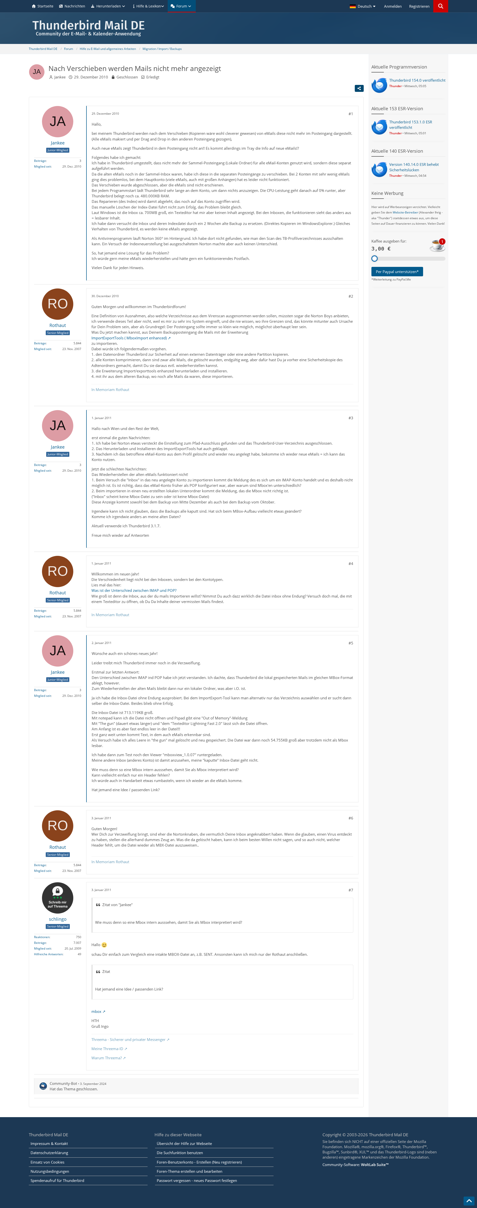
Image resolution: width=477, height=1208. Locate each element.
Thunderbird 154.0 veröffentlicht (417, 80)
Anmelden (393, 6)
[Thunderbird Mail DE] (238, 28)
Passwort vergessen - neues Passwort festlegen (197, 1180)
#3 (351, 417)
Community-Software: (355, 1164)
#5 (351, 642)
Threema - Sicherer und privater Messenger (128, 1039)
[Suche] (440, 6)
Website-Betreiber (405, 212)
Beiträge (40, 161)
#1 (351, 113)
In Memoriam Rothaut (110, 389)
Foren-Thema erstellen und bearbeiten (189, 1171)
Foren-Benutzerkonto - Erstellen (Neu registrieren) (199, 1162)
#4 (351, 563)
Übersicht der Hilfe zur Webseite (184, 1143)
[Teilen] (359, 88)
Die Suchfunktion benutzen (180, 1152)
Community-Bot (63, 1083)
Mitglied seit (42, 166)
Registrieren (419, 6)
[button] (363, 6)
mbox (96, 1011)
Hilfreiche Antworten (48, 954)
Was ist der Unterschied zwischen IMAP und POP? (133, 590)
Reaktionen (41, 937)
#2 (351, 296)
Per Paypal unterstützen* (397, 271)
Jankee (60, 76)
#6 (351, 818)
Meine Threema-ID (107, 1048)
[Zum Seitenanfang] (469, 1201)
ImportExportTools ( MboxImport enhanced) (129, 337)
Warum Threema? (106, 1057)
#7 (351, 890)
